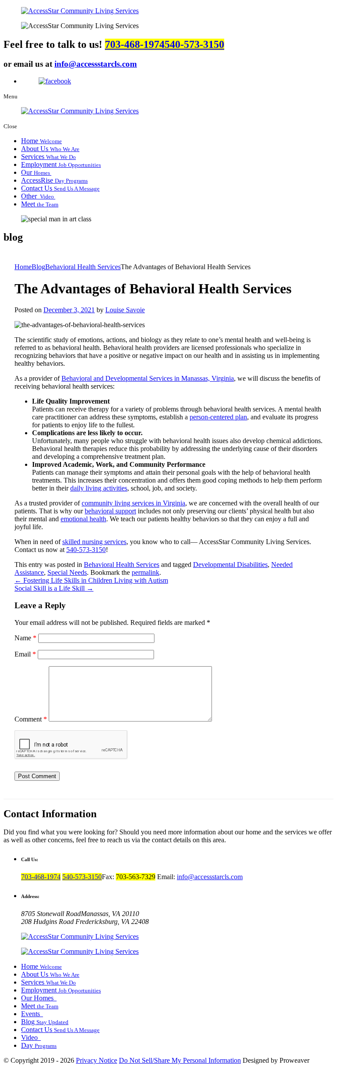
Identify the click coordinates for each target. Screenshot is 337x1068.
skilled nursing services (94, 541)
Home (41, 140)
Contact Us (60, 188)
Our (36, 172)
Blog (44, 1021)
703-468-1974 (135, 44)
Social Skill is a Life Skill (53, 588)
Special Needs (67, 572)
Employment (61, 164)
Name (25, 638)
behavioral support (110, 511)
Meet (39, 204)
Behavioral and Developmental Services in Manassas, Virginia (147, 378)
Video (30, 1037)
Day (39, 1045)
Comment (30, 719)
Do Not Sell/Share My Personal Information (180, 1060)
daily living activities (98, 488)
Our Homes (38, 998)
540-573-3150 (194, 44)
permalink (145, 572)
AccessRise (54, 180)
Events (31, 1013)
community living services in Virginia (133, 503)
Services (48, 156)
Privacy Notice (96, 1060)
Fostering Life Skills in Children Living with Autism (91, 580)
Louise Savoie (125, 310)
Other (38, 196)
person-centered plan (218, 417)
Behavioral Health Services (121, 564)
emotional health (83, 519)
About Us (50, 148)
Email (25, 654)
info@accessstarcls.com (95, 64)
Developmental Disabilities (230, 564)
